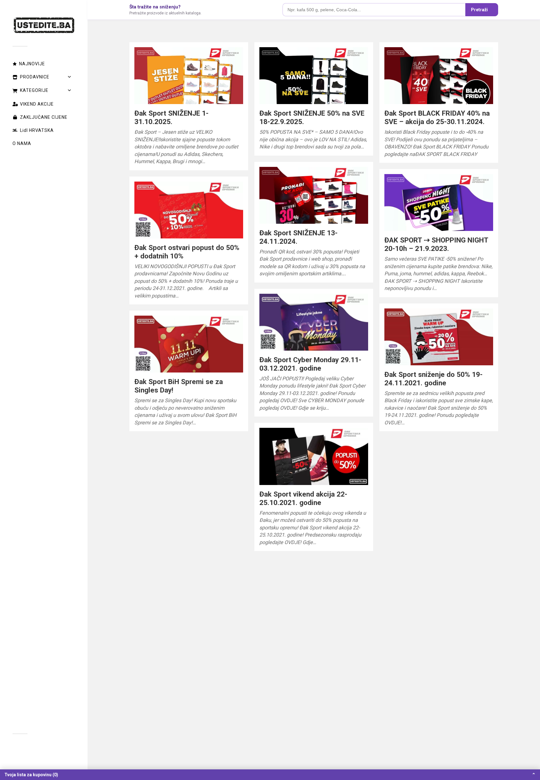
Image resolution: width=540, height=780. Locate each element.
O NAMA (21, 143)
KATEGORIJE (34, 90)
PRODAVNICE (34, 76)
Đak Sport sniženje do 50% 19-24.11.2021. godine (433, 378)
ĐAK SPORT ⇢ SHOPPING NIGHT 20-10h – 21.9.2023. (436, 244)
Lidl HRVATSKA (37, 130)
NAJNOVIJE (32, 63)
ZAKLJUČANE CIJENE (44, 117)
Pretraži (479, 9)
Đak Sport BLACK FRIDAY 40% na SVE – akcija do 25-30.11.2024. (437, 117)
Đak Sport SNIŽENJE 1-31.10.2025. (171, 117)
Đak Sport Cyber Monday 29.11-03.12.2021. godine (310, 364)
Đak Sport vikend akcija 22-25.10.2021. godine (303, 498)
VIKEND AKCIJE (37, 104)
